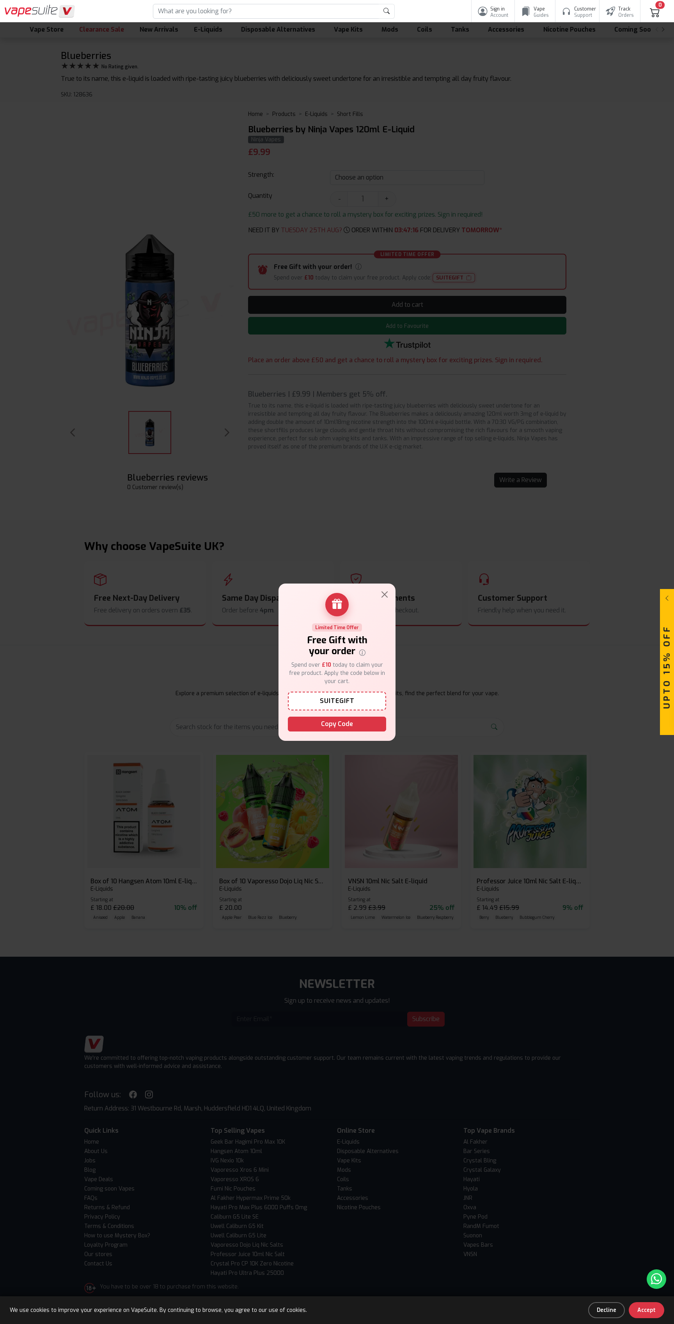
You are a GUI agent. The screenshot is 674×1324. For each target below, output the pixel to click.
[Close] (384, 594)
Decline (606, 1310)
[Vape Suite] (40, 11)
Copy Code (337, 724)
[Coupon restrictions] (362, 652)
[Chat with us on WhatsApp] (656, 1279)
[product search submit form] (387, 11)
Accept (646, 1310)
